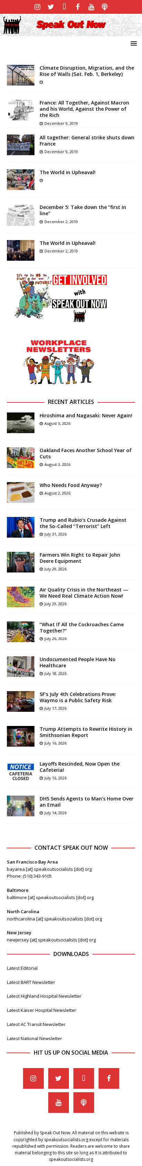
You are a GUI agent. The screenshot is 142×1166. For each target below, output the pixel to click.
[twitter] (51, 7)
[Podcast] (105, 7)
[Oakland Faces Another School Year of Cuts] (20, 457)
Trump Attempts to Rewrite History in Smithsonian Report (86, 732)
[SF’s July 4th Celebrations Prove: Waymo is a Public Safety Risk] (20, 701)
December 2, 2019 (61, 221)
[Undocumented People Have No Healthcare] (20, 666)
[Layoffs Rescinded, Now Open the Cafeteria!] (20, 771)
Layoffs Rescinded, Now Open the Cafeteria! (80, 766)
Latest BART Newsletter (31, 982)
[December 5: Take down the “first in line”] (20, 215)
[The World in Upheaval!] (20, 179)
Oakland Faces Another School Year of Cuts (86, 453)
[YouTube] (91, 7)
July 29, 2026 (55, 568)
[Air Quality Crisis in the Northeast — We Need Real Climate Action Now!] (20, 597)
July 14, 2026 (55, 812)
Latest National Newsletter (34, 1038)
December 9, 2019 (61, 123)
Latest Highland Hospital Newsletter (44, 996)
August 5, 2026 (57, 423)
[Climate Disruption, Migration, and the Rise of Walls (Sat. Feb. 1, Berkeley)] (20, 75)
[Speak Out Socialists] (71, 32)
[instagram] (37, 7)
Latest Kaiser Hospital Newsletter (41, 1010)
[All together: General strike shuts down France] (20, 144)
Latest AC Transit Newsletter (36, 1024)
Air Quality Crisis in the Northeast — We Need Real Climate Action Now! (84, 592)
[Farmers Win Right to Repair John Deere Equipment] (20, 562)
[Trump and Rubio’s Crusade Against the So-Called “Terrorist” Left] (20, 527)
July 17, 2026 (55, 708)
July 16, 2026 (55, 743)
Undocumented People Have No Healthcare (77, 662)
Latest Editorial (22, 968)
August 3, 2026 (57, 464)
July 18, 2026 (55, 673)
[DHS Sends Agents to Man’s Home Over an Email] (20, 806)
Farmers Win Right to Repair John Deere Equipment (80, 557)
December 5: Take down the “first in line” (83, 210)
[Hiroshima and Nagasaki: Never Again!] (20, 422)
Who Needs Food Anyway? (71, 485)
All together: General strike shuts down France (87, 140)
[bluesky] (64, 7)
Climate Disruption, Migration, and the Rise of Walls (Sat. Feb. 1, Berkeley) (87, 70)
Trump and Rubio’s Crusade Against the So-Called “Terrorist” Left (83, 523)
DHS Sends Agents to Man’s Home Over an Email (86, 801)
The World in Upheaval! (67, 172)
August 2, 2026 (57, 493)
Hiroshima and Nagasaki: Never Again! (86, 415)
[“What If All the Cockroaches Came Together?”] (20, 631)
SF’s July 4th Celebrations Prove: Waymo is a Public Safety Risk (78, 697)
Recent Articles (71, 402)
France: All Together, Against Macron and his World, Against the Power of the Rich (84, 108)
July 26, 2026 (55, 638)
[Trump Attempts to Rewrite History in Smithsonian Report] (20, 736)
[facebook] (78, 7)
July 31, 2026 (55, 534)
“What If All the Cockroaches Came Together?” (82, 627)
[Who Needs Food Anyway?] (20, 492)
